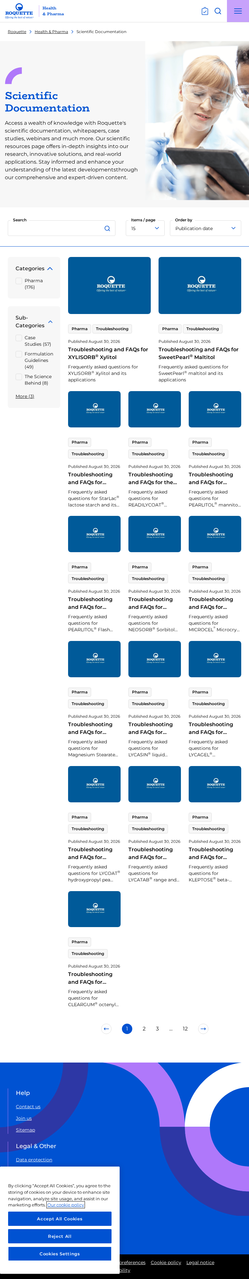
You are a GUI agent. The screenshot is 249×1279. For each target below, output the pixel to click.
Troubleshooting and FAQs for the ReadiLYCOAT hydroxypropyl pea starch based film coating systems (153, 494)
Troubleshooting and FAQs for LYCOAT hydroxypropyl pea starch (93, 865)
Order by (183, 219)
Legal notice (200, 1262)
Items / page (143, 219)
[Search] (108, 228)
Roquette (17, 31)
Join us (24, 1118)
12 (185, 1029)
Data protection (34, 1160)
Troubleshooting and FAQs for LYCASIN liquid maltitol (150, 736)
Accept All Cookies (59, 1218)
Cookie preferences (124, 1262)
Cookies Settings (60, 1253)
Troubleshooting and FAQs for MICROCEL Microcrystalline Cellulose (211, 615)
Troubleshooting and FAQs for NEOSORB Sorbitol (150, 611)
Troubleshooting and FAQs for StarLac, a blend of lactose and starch (91, 490)
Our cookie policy (65, 1204)
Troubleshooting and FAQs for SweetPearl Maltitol (199, 353)
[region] (60, 1220)
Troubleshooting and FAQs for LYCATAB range (150, 857)
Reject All (60, 1236)
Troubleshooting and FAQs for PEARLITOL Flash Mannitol (93, 611)
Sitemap (25, 1130)
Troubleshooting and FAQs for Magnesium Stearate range (90, 736)
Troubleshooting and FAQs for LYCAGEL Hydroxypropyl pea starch (214, 740)
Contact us (28, 1107)
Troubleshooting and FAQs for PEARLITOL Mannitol (211, 486)
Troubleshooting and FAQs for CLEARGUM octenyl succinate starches (91, 989)
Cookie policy (166, 1262)
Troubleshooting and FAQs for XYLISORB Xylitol (108, 353)
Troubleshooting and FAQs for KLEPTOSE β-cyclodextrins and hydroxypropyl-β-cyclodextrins (212, 868)
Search (20, 219)
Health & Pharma (51, 31)
